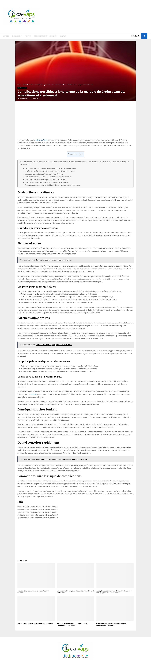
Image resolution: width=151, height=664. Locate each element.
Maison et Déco (39, 36)
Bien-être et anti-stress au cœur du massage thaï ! (35, 623)
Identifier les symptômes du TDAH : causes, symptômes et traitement (72, 624)
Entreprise (16, 36)
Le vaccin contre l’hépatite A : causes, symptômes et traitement (75, 592)
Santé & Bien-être (22, 88)
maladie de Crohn (41, 140)
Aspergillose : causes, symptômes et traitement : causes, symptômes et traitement (113, 592)
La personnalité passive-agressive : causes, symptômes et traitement (111, 624)
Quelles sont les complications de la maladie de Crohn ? (37, 507)
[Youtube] (139, 36)
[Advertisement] (110, 16)
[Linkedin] (136, 36)
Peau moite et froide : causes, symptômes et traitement (33, 592)
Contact (63, 36)
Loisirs (27, 36)
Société (52, 36)
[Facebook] (132, 36)
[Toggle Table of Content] (80, 154)
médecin (34, 394)
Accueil (6, 36)
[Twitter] (134, 36)
